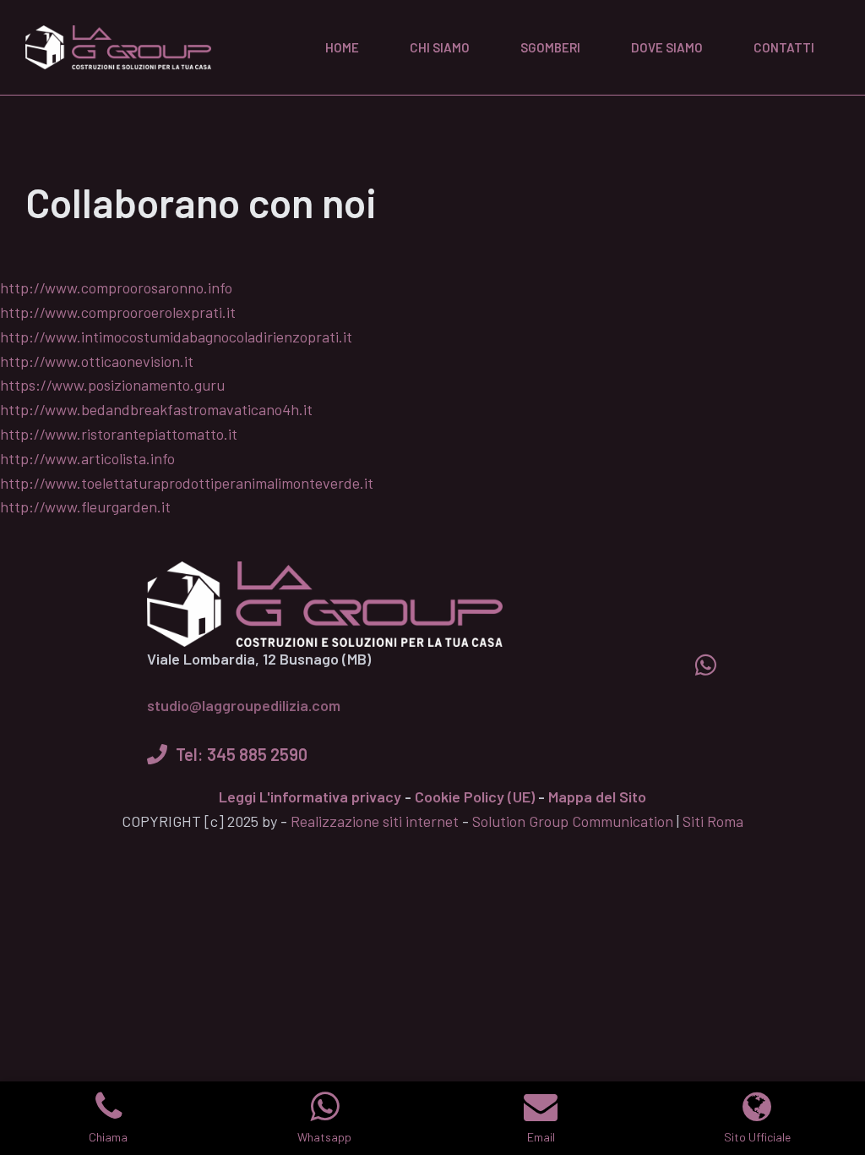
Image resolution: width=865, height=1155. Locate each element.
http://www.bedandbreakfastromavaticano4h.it (156, 409)
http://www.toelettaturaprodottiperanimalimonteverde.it (186, 482)
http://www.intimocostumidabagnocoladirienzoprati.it (176, 336)
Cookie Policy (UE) (475, 796)
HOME (342, 47)
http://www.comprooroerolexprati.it (118, 312)
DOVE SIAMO (667, 47)
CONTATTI (783, 47)
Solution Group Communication (572, 821)
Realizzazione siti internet (375, 821)
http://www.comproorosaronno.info (116, 287)
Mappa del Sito (597, 796)
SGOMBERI (550, 47)
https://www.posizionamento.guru (112, 384)
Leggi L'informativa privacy (310, 796)
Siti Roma (713, 821)
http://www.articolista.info (87, 458)
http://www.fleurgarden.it (85, 506)
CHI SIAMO (440, 47)
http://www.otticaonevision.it (96, 361)
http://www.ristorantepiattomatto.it (118, 433)
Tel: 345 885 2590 (241, 754)
